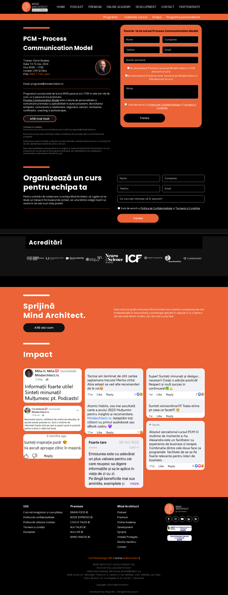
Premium (95, 7)
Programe (110, 17)
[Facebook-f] (169, 519)
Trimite (144, 118)
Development (146, 7)
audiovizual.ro (131, 558)
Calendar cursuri (136, 17)
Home (61, 7)
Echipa (157, 17)
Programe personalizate (183, 17)
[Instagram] (175, 519)
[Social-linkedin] (189, 519)
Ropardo (110, 591)
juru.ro (134, 591)
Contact (167, 7)
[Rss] (196, 519)
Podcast (76, 7)
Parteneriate (189, 7)
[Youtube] (182, 519)
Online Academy (119, 7)
